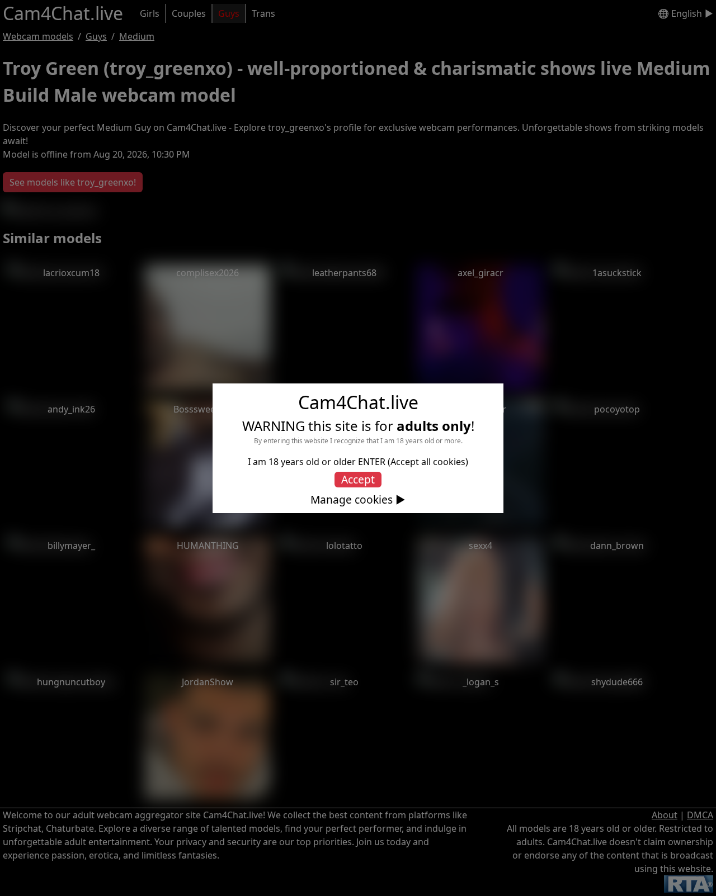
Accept (358, 479)
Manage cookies (351, 499)
